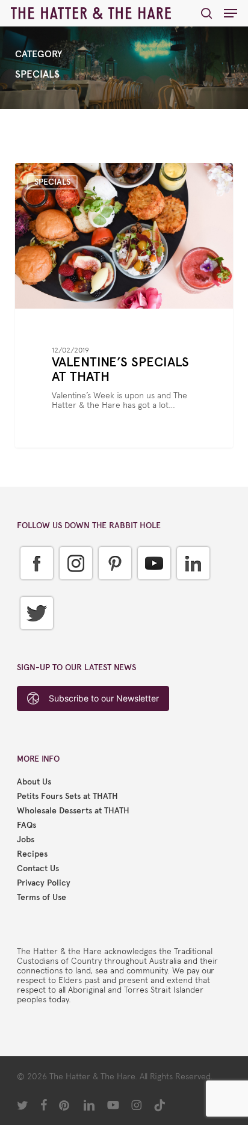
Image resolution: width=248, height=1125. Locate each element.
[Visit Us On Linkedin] (192, 589)
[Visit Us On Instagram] (75, 589)
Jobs (25, 840)
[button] (230, 13)
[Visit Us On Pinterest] (114, 589)
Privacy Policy (43, 883)
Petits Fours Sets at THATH (67, 796)
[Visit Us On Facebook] (36, 589)
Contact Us (38, 869)
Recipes (32, 854)
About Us (34, 782)
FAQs (26, 825)
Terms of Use (41, 897)
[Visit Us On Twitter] (36, 638)
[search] (206, 13)
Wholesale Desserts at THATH (73, 811)
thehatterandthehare (74, 177)
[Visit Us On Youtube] (153, 589)
